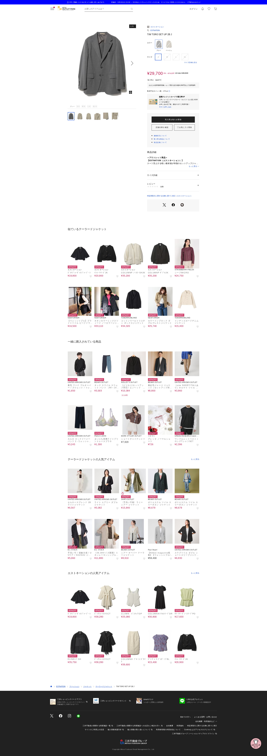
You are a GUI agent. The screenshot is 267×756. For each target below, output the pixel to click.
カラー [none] (149, 43)
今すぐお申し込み (165, 107)
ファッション (74, 686)
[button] (102, 63)
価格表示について (160, 136)
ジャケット (87, 686)
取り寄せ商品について (162, 139)
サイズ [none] (149, 57)
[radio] (159, 45)
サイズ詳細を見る (190, 62)
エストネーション (157, 27)
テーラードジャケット (104, 686)
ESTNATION (155, 30)
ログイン (194, 9)
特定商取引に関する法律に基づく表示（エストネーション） (169, 196)
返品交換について (160, 142)
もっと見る (193, 166)
